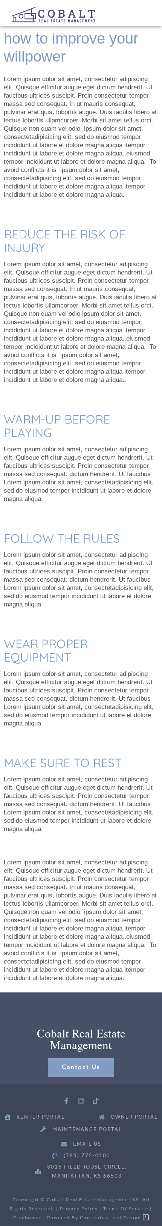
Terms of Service (125, 1208)
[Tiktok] (95, 1101)
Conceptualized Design (111, 1217)
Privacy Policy (79, 1208)
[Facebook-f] (66, 1101)
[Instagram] (81, 1101)
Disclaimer (27, 1217)
